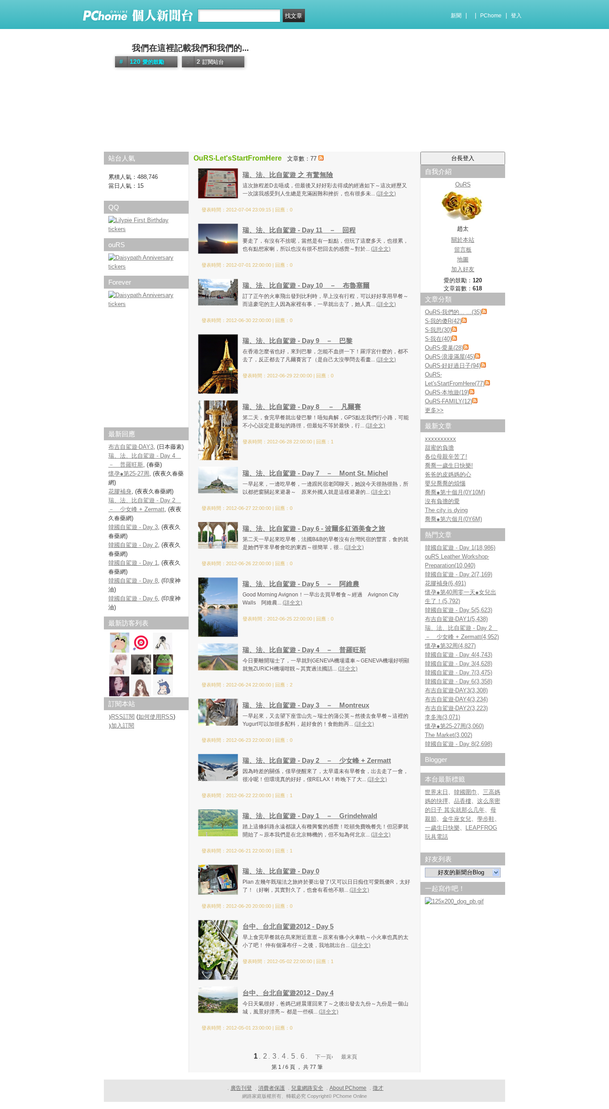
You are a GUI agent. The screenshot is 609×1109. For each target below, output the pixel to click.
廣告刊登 (241, 1088)
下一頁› (324, 1057)
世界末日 (436, 792)
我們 (121, 48)
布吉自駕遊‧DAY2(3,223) (456, 708)
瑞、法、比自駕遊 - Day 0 (281, 871)
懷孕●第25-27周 (128, 473)
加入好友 (462, 269)
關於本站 (462, 239)
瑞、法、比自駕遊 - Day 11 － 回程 (299, 230)
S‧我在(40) (438, 338)
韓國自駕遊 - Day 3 (133, 527)
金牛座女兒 (456, 818)
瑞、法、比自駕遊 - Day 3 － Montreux (306, 705)
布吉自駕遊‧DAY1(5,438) (456, 619)
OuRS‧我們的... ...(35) (453, 312)
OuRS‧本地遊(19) (447, 392)
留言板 (463, 249)
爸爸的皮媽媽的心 (448, 474)
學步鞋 (485, 818)
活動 (132, 145)
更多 (434, 410)
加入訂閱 (122, 725)
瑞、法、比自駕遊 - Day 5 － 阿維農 (301, 584)
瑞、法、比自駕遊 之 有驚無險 (288, 174)
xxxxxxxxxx (440, 438)
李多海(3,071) (442, 717)
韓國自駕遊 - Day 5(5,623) (458, 610)
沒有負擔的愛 (442, 501)
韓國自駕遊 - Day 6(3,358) (458, 681)
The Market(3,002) (448, 735)
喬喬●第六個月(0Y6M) (453, 519)
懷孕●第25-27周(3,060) (454, 726)
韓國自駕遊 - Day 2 (133, 545)
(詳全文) (386, 193)
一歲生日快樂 (442, 827)
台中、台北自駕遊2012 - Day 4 (288, 993)
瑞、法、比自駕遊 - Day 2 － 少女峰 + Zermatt (317, 760)
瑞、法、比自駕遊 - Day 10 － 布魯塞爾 (306, 285)
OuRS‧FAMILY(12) (448, 401)
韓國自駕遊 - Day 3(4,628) (458, 663)
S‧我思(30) (438, 330)
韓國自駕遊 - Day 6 (133, 598)
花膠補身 (120, 491)
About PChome (347, 1088)
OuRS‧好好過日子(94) (453, 365)
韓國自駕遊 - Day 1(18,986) (460, 547)
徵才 (378, 1088)
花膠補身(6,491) (445, 583)
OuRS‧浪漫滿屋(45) (450, 356)
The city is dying (446, 510)
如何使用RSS (155, 716)
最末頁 (349, 1057)
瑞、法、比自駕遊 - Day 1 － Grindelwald (310, 815)
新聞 (456, 15)
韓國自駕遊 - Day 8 (133, 580)
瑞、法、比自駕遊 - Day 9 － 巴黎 (298, 340)
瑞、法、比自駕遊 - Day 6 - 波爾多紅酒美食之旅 (314, 528)
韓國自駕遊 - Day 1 (133, 562)
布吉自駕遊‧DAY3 (130, 446)
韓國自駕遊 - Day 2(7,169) (458, 574)
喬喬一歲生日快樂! (449, 465)
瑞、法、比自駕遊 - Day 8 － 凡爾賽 (302, 406)
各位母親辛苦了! (446, 456)
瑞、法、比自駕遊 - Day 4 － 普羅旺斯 (304, 650)
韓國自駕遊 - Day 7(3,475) (458, 672)
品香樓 (462, 801)
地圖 (463, 259)
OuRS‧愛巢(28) (444, 347)
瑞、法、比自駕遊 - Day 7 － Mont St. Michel (315, 473)
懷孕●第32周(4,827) (450, 645)
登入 (516, 15)
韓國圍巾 (465, 792)
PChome (491, 15)
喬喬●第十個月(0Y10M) (455, 492)
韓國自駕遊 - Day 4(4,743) (458, 654)
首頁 (114, 145)
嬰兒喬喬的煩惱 (445, 483)
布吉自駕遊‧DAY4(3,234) (456, 699)
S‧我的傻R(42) (443, 321)
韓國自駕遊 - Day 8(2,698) (458, 744)
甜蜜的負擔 (439, 447)
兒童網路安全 (307, 1088)
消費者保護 (271, 1088)
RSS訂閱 (123, 716)
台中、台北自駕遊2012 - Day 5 (288, 926)
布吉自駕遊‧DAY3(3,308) (456, 690)
